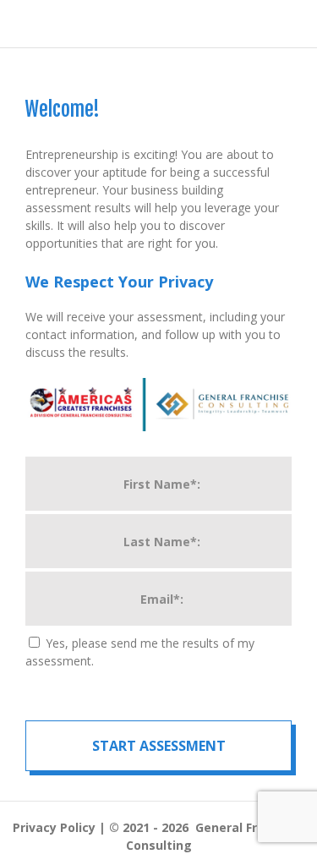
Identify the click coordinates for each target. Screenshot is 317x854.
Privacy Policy (54, 827)
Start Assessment (159, 745)
